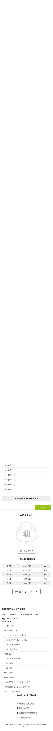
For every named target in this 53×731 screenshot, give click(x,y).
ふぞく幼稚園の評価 (12, 659)
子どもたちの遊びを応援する (15, 635)
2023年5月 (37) (9, 485)
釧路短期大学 (24, 708)
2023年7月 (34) (9, 475)
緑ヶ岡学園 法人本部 (26, 704)
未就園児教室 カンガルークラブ (17, 682)
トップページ (8, 626)
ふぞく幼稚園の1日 (12, 649)
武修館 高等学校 (25, 717)
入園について (8, 673)
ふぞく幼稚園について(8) (13, 630)
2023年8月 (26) (9, 470)
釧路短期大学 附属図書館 (28, 713)
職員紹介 (8, 654)
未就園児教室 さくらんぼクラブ (17, 687)
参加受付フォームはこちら (26, 592)
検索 (43, 507)
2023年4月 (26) (9, 490)
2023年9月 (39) (9, 465)
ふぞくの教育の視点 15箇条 (16, 640)
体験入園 (8, 668)
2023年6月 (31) (9, 480)
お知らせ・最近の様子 (12, 691)
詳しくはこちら (26, 551)
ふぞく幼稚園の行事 (12, 645)
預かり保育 (9, 663)
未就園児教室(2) (9, 677)
